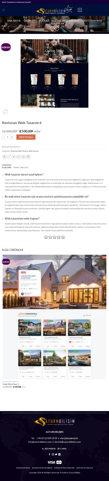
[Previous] (3, 397)
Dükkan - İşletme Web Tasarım (59, 20)
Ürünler (29, 20)
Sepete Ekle (26, 137)
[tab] (6, 167)
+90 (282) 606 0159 (69, 438)
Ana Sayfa (13, 20)
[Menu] (3, 10)
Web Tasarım (34, 151)
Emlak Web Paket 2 (11, 384)
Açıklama (6, 167)
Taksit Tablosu (20, 167)
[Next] (11, 110)
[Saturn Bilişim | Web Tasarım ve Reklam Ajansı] (54, 10)
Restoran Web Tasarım (19, 151)
